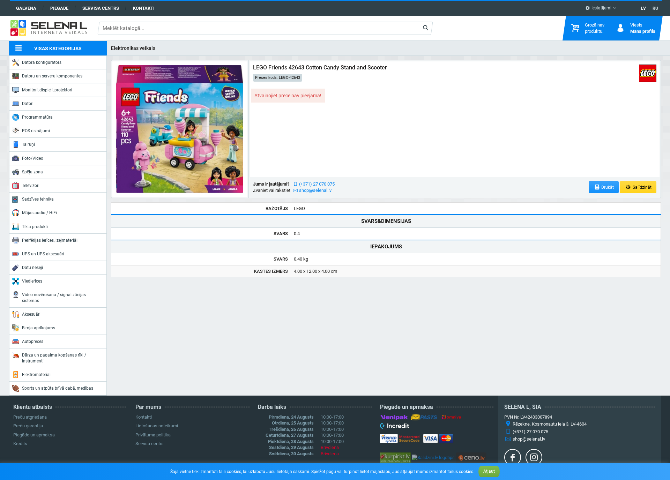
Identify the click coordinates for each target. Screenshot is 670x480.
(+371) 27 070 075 (317, 184)
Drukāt (607, 187)
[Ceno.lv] (471, 457)
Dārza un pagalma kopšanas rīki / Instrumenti (54, 358)
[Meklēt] (425, 28)
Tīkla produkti (35, 226)
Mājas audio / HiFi (39, 212)
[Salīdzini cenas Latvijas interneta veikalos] (395, 457)
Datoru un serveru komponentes (52, 76)
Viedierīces (32, 281)
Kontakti (144, 8)
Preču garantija (28, 425)
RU (655, 8)
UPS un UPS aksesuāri (43, 254)
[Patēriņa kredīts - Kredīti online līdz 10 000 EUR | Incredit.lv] (394, 427)
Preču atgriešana (30, 417)
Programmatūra (37, 117)
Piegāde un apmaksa (34, 434)
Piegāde (59, 8)
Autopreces (32, 341)
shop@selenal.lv (315, 190)
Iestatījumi (600, 8)
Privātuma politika (153, 434)
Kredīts (20, 443)
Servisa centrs (100, 8)
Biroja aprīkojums (38, 327)
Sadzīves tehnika (38, 199)
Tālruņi (28, 144)
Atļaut (489, 471)
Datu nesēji (32, 267)
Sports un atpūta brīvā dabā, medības (57, 388)
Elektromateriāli (37, 374)
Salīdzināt (642, 187)
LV (643, 8)
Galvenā (26, 8)
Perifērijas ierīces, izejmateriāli (50, 240)
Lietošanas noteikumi (156, 425)
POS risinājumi (36, 130)
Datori (28, 103)
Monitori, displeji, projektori (47, 90)
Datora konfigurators (41, 62)
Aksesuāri (31, 314)
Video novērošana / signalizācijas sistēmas (54, 297)
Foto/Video (32, 158)
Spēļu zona (32, 172)
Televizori (30, 185)
